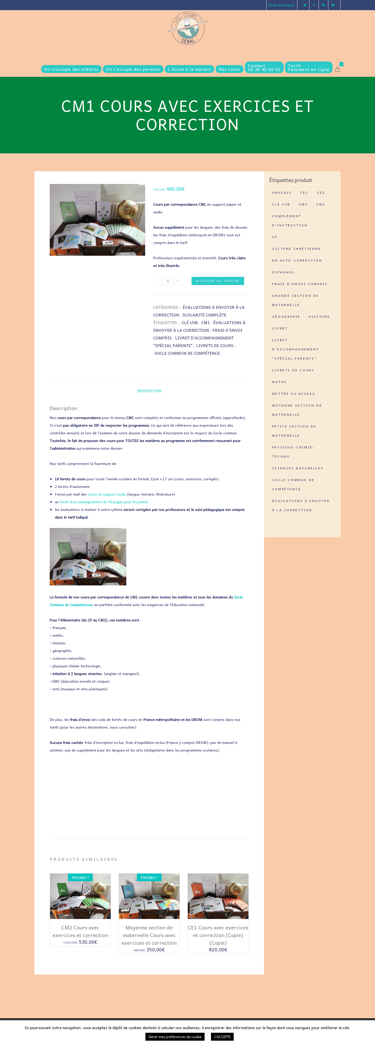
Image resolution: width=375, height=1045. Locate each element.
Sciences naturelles (297, 468)
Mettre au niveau (294, 393)
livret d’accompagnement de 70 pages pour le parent (104, 502)
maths (279, 381)
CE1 (304, 192)
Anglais (282, 192)
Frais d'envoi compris (300, 283)
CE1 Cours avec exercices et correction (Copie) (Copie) (218, 935)
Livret (280, 328)
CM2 (321, 204)
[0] (337, 69)
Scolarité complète (204, 314)
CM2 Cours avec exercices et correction (80, 931)
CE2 (321, 192)
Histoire (319, 316)
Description (149, 391)
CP (275, 236)
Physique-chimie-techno (293, 452)
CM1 (205, 322)
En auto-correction (297, 260)
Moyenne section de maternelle (297, 410)
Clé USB (190, 322)
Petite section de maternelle (294, 431)
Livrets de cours (214, 345)
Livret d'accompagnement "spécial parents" (295, 349)
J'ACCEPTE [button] (222, 1036)
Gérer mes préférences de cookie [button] (175, 1036)
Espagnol (283, 272)
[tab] (149, 391)
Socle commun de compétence (187, 353)
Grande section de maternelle (295, 300)
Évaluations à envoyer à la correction (301, 505)
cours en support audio (107, 494)
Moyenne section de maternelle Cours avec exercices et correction (149, 935)
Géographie (286, 316)
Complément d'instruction (290, 220)
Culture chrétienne (296, 248)
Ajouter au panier (217, 281)
